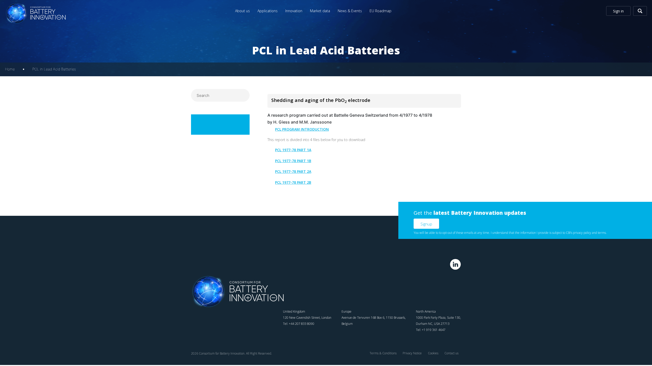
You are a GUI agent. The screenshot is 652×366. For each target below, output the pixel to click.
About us (242, 10)
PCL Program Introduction (302, 130)
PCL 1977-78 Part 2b (293, 183)
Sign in (618, 11)
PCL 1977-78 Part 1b (293, 161)
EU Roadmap (380, 10)
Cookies (433, 353)
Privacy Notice (412, 353)
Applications (267, 10)
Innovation (293, 10)
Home (10, 69)
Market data (320, 10)
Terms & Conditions (383, 353)
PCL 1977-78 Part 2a (293, 172)
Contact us (451, 353)
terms (602, 233)
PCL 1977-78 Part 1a (293, 150)
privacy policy (582, 233)
